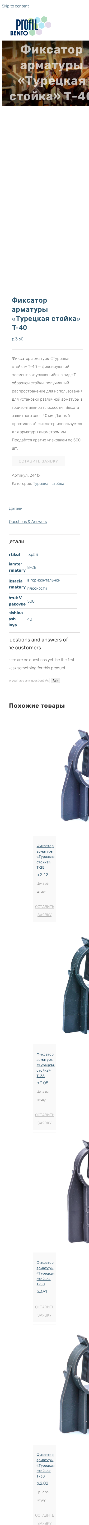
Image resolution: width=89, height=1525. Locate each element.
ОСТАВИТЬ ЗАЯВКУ (38, 461)
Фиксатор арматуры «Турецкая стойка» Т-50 (46, 1273)
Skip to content (15, 6)
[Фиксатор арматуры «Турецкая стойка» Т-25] (44, 777)
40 (29, 619)
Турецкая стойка (48, 483)
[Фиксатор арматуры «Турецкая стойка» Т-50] (44, 1194)
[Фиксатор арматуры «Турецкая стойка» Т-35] (44, 985)
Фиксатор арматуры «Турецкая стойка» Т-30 (46, 1465)
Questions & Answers (28, 521)
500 (30, 601)
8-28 (32, 567)
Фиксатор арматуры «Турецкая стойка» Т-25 (46, 857)
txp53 (32, 554)
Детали (16, 508)
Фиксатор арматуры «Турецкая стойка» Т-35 (46, 1065)
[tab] (44, 508)
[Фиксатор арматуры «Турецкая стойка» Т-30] (44, 1386)
